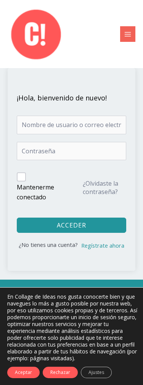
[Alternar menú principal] (127, 33)
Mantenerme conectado (35, 192)
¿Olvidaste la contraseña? (100, 187)
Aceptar (23, 372)
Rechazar (60, 372)
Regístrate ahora (102, 245)
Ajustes (96, 372)
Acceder (71, 225)
